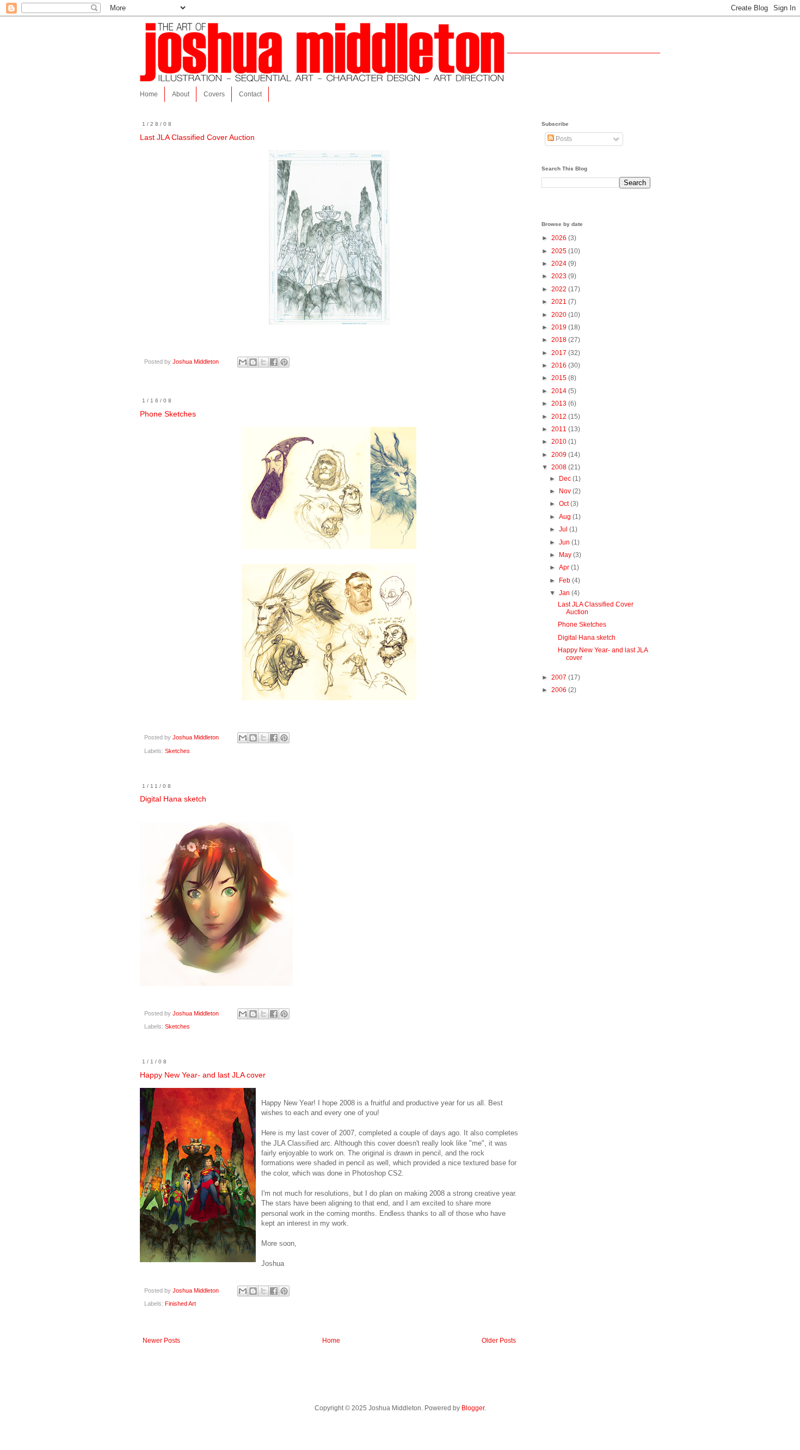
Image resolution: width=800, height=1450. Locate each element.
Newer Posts (161, 1340)
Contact (250, 94)
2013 (559, 403)
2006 (559, 690)
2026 (559, 238)
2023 (559, 276)
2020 (559, 315)
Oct (564, 503)
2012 (559, 416)
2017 (559, 353)
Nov (566, 491)
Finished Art (180, 1303)
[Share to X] (263, 362)
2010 (559, 441)
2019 (559, 327)
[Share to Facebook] (273, 362)
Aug (566, 517)
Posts (563, 139)
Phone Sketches (168, 413)
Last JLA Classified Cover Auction (197, 137)
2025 (559, 251)
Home (149, 94)
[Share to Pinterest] (284, 362)
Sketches (177, 751)
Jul (564, 529)
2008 (559, 467)
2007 (559, 677)
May (566, 555)
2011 (559, 429)
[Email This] (242, 362)
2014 (559, 391)
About (180, 94)
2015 (559, 378)
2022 (559, 289)
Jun (565, 542)
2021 (559, 301)
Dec (566, 478)
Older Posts (499, 1340)
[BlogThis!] (253, 362)
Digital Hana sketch (173, 798)
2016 (559, 365)
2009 (559, 454)
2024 (559, 263)
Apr (565, 567)
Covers (214, 94)
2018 (559, 340)
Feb (565, 580)
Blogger (472, 1408)
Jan (565, 593)
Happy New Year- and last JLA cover (203, 1074)
